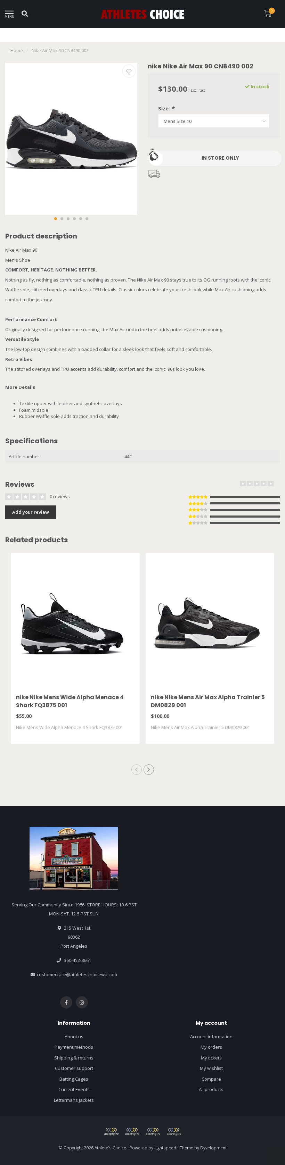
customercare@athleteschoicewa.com (77, 974)
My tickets (211, 1058)
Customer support (74, 1068)
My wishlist (211, 1068)
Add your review (30, 512)
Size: (166, 108)
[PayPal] (132, 1131)
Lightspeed (165, 1147)
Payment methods (74, 1047)
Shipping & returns (73, 1058)
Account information (211, 1036)
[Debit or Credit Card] (111, 1131)
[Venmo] (173, 1131)
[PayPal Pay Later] (153, 1131)
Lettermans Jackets (74, 1100)
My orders (211, 1047)
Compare (211, 1079)
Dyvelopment (213, 1147)
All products (211, 1089)
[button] (55, 218)
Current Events (74, 1089)
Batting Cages (73, 1079)
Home (16, 50)
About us (74, 1036)
